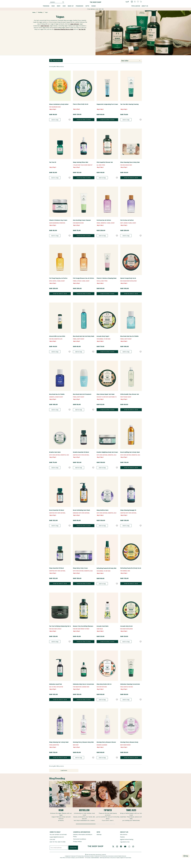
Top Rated (108, 810)
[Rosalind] (95, 2)
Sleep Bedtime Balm (102, 510)
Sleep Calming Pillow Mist (80, 162)
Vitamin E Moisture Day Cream (58, 220)
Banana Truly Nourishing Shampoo (83, 626)
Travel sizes (131, 810)
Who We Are (123, 834)
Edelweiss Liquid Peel (55, 684)
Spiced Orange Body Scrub (128, 278)
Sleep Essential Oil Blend (56, 568)
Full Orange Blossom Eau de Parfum (83, 278)
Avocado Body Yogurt (103, 336)
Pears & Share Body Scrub (80, 104)
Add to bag (54, 177)
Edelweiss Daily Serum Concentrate (83, 684)
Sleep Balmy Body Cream (80, 568)
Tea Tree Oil (82, 29)
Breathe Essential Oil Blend (81, 452)
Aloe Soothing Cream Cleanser (82, 220)
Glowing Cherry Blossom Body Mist (83, 742)
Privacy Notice (77, 841)
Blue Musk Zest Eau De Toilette (129, 336)
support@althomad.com (57, 837)
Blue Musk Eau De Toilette (56, 394)
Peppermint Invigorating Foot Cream (107, 104)
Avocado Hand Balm (102, 626)
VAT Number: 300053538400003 (92, 857)
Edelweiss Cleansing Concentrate (130, 684)
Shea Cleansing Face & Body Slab (130, 162)
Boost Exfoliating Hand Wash (81, 510)
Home (33, 12)
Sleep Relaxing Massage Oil (128, 510)
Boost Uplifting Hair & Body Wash (130, 452)
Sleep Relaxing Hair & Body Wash (58, 742)
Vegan (61, 810)
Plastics (122, 837)
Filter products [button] (57, 60)
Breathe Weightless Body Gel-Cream (107, 452)
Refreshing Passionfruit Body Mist (106, 568)
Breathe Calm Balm (55, 452)
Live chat (52, 839)
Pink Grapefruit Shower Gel (105, 162)
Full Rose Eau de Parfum (104, 220)
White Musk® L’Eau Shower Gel (129, 394)
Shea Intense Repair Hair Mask (105, 394)
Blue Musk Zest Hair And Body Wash (83, 336)
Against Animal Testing (126, 839)
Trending (40, 12)
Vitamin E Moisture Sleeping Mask (106, 278)
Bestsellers (84, 810)
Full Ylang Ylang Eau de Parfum (58, 278)
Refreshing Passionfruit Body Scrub (130, 568)
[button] (69, 119)
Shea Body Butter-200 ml (104, 684)
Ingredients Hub (124, 842)
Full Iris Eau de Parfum (127, 220)
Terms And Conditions (79, 839)
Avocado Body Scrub (126, 626)
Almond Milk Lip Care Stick (57, 336)
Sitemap (99, 834)
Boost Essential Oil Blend (56, 510)
